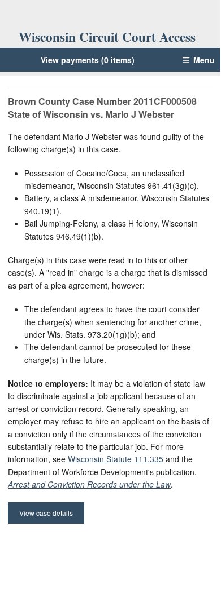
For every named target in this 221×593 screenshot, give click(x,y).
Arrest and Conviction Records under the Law (89, 484)
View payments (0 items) (88, 59)
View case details (46, 512)
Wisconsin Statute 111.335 (115, 458)
